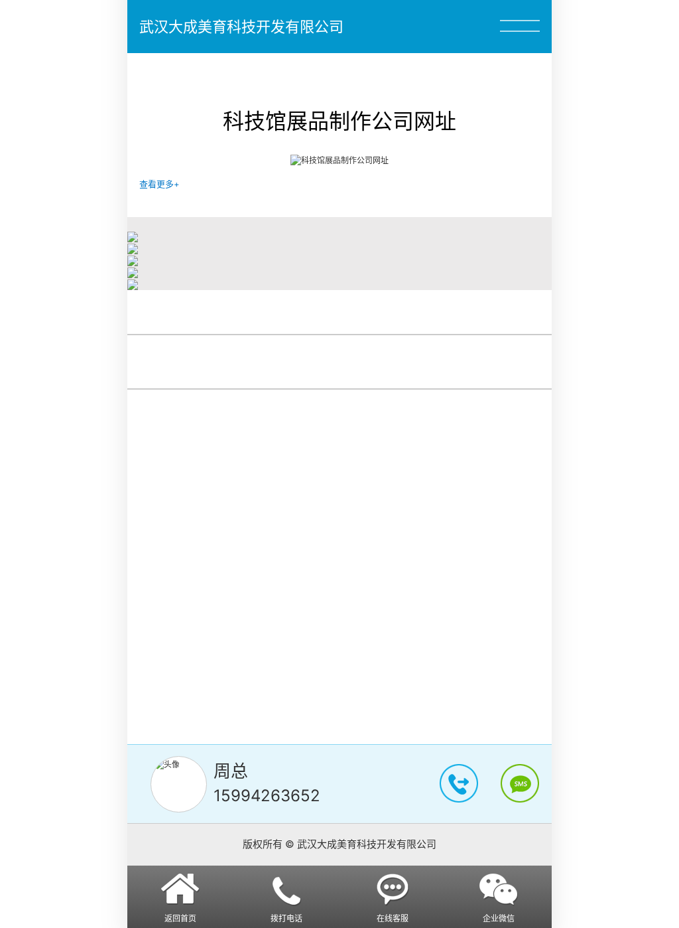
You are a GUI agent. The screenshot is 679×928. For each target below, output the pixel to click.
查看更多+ (159, 184)
